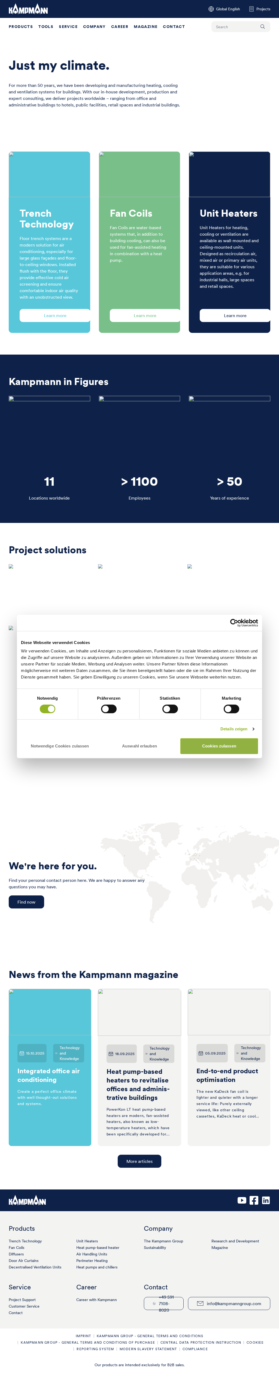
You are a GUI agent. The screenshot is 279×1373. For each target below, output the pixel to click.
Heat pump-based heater (97, 1247)
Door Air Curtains (23, 1260)
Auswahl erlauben (139, 746)
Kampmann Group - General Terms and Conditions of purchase (88, 1342)
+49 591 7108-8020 (166, 1303)
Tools (45, 26)
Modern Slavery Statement (148, 1349)
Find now (26, 902)
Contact (174, 26)
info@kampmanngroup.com (234, 1303)
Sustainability (155, 1247)
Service (68, 26)
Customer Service (24, 1306)
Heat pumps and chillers (96, 1267)
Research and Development (235, 1241)
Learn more (55, 315)
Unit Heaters (87, 1241)
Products (21, 26)
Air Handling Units (91, 1254)
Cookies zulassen (219, 746)
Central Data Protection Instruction (200, 1342)
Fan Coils (16, 1247)
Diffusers (16, 1254)
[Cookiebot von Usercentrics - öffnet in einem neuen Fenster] (234, 623)
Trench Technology (25, 1241)
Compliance (195, 1349)
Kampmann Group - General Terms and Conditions (150, 1336)
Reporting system (95, 1349)
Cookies (255, 1342)
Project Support (22, 1299)
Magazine (145, 26)
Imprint (83, 1336)
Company (94, 26)
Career (119, 26)
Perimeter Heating (92, 1260)
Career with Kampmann (96, 1299)
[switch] (109, 709)
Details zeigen (233, 729)
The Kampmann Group (163, 1241)
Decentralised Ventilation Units (35, 1267)
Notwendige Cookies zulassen (60, 746)
